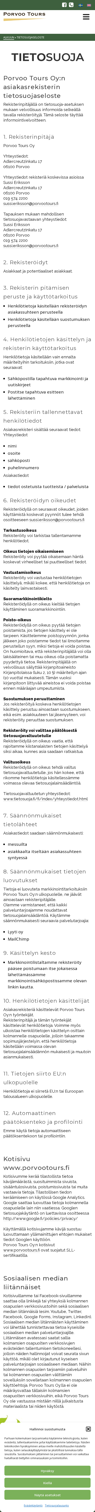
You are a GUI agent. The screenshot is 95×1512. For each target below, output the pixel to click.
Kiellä (47, 1483)
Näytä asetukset (47, 1495)
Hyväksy (47, 1471)
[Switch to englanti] (89, 5)
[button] (88, 1429)
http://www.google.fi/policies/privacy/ (40, 1218)
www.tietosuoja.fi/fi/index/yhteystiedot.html (45, 799)
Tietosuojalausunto (57, 1505)
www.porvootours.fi (21, 1250)
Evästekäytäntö (33, 1505)
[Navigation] (86, 16)
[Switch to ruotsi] (80, 5)
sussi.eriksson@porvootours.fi (30, 203)
